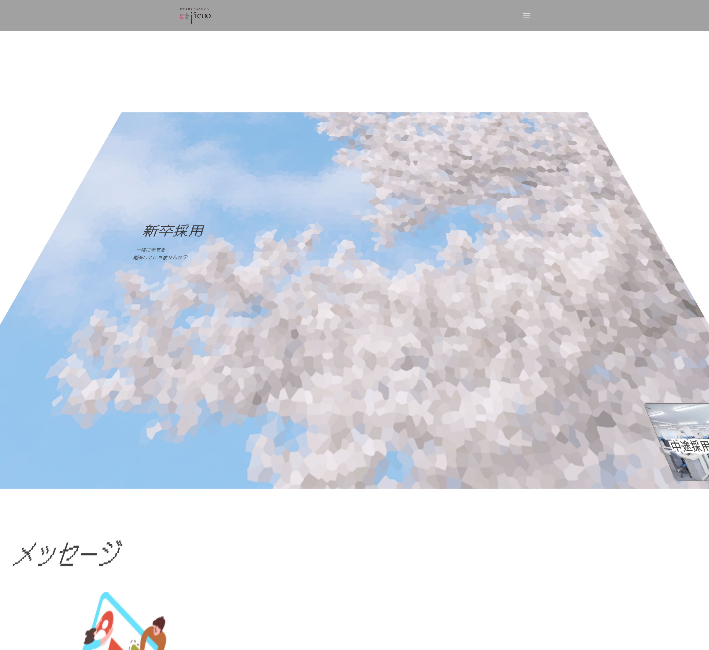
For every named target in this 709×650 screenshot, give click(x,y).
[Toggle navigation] (526, 16)
